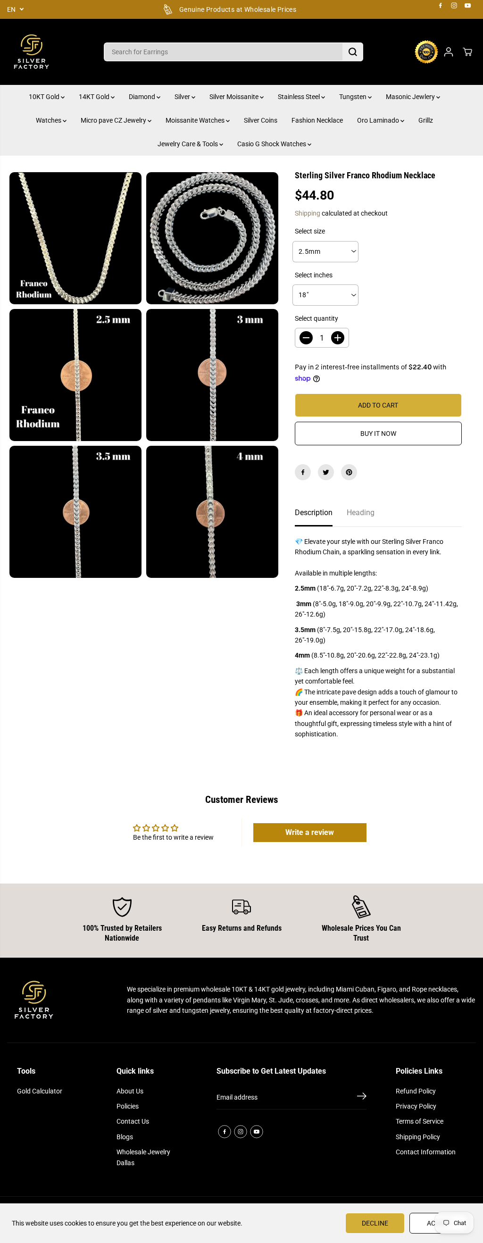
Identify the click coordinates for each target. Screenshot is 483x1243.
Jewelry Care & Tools (188, 144)
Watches (49, 120)
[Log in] (448, 51)
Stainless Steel (299, 96)
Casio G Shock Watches (272, 144)
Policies (128, 1106)
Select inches (314, 275)
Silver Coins (260, 120)
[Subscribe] (361, 1098)
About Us (130, 1091)
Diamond (143, 96)
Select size (310, 231)
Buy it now (378, 433)
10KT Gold (45, 96)
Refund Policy (416, 1091)
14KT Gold (95, 96)
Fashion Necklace (317, 120)
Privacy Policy (416, 1106)
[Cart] (467, 51)
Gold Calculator (39, 1091)
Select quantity (316, 318)
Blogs (125, 1137)
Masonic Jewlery (411, 96)
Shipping (307, 213)
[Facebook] (440, 5)
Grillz (425, 120)
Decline (375, 1223)
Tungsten (353, 96)
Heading (361, 512)
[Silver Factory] (30, 52)
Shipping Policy (418, 1137)
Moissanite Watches (196, 120)
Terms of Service (419, 1121)
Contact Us (133, 1121)
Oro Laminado (378, 120)
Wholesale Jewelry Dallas (143, 1157)
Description (314, 512)
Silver (183, 96)
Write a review (309, 832)
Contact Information (426, 1152)
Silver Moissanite (234, 96)
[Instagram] (454, 5)
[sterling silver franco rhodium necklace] (75, 238)
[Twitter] (326, 472)
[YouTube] (468, 5)
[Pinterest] (349, 472)
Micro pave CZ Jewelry (114, 120)
